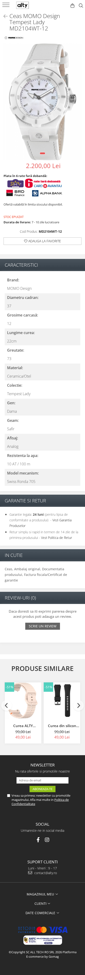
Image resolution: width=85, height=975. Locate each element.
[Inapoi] (3, 16)
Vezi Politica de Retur (56, 537)
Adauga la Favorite (44, 241)
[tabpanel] (42, 101)
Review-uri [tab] (20, 598)
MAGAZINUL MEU (41, 894)
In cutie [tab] (14, 555)
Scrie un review (42, 626)
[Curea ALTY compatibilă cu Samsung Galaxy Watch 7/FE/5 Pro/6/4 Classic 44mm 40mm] (23, 700)
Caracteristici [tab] (21, 265)
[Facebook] (38, 840)
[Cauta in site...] (81, 5)
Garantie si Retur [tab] (25, 500)
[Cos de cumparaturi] (72, 5)
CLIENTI (40, 903)
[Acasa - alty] (26, 5)
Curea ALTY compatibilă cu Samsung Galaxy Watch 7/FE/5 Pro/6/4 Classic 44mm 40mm (23, 725)
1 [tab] (42, 153)
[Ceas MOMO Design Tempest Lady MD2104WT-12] (42, 101)
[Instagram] (47, 840)
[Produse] (6, 6)
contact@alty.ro (45, 873)
